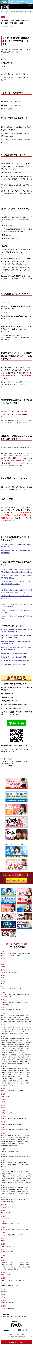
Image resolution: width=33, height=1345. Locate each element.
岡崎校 (9, 1135)
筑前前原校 (10, 1269)
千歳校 (8, 955)
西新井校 (4, 1063)
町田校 (22, 1038)
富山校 (3, 1096)
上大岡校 (19, 1074)
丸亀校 (8, 1246)
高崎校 (3, 1009)
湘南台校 (10, 1077)
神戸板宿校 (19, 1189)
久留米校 (21, 1263)
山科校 (29, 1162)
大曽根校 (13, 1139)
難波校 (8, 1178)
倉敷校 (17, 1223)
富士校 (21, 1129)
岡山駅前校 (11, 1223)
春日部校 (4, 1017)
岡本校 (3, 1193)
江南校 (3, 1143)
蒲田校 (3, 1059)
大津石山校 (4, 1156)
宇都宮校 (4, 1002)
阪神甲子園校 (5, 1191)
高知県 (3, 1255)
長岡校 (12, 1090)
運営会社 (10, 1334)
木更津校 (29, 1029)
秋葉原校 (4, 1057)
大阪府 (3, 1170)
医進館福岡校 (9, 1265)
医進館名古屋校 (13, 1145)
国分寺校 (27, 1046)
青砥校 (27, 1057)
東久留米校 (4, 1061)
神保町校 (13, 1048)
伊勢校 (12, 1151)
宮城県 (3, 970)
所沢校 (17, 1015)
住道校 (19, 1174)
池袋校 (18, 1038)
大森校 (19, 1053)
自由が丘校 (21, 1044)
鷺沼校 (9, 1083)
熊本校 (3, 1285)
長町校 (16, 972)
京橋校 (12, 1178)
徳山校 (18, 1235)
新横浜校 (24, 1068)
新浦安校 (8, 1027)
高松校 (3, 1246)
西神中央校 (12, 1191)
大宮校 (8, 1015)
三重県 (3, 1149)
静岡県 (3, 1127)
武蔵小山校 (4, 1051)
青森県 (3, 959)
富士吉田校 (9, 1113)
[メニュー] (29, 6)
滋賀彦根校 (18, 1156)
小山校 (9, 1002)
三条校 (17, 1090)
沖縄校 (8, 1308)
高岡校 (8, 1096)
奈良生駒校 (17, 1199)
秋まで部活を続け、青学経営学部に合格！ (14, 664)
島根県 (3, 1216)
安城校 (11, 1141)
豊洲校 (22, 1059)
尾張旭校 (25, 1141)
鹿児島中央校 (5, 1302)
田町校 (20, 1040)
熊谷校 (3, 1015)
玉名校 (16, 1285)
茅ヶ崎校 (4, 1083)
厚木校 (3, 1068)
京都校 (3, 1162)
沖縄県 (3, 1306)
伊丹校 (26, 1187)
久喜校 (3, 1019)
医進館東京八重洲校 (17, 1063)
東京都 (3, 1036)
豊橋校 (17, 1137)
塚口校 (8, 1193)
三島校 (26, 1129)
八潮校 (29, 1021)
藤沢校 (19, 1068)
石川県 (3, 1099)
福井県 (3, 1105)
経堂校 (10, 1061)
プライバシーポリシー (19, 1334)
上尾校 (19, 1017)
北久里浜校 (16, 1079)
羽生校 (13, 1021)
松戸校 (9, 1029)
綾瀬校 (18, 1059)
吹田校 (22, 1176)
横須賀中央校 (15, 1070)
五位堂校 (23, 1199)
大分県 (3, 1289)
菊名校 (3, 1085)
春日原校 (22, 1265)
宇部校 (13, 1235)
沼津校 (12, 1129)
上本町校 (14, 1174)
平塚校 (9, 1070)
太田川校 (14, 1135)
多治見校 (13, 1124)
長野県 (3, 1116)
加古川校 (13, 1189)
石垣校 (12, 1308)
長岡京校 (8, 1164)
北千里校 (15, 1182)
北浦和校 (29, 1017)
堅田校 (28, 1156)
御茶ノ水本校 (5, 1038)
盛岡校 (3, 966)
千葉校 (22, 1027)
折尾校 (28, 1267)
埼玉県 (3, 1013)
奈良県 (3, 1197)
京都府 (3, 1160)
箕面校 (18, 1176)
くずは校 (12, 1180)
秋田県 (3, 975)
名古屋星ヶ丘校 (10, 1137)
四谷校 (3, 1042)
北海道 (3, 951)
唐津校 (8, 1274)
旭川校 (29, 953)
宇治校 (19, 1164)
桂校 (28, 1164)
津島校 (22, 1143)
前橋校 (12, 1009)
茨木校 (3, 1176)
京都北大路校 (23, 1162)
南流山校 (23, 1029)
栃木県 (3, 1000)
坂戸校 (18, 1021)
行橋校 (8, 1267)
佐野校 (25, 1002)
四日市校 (7, 1151)
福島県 (3, 987)
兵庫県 (3, 1185)
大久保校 (18, 1193)
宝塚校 (8, 1189)
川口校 (12, 1015)
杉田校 (13, 1083)
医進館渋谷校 (21, 1057)
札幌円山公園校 (16, 953)
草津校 (23, 1156)
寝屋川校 (8, 1174)
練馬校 (25, 1042)
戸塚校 (13, 1074)
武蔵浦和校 (24, 1021)
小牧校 (18, 1139)
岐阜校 (3, 1124)
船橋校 (13, 1029)
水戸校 (9, 994)
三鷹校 (9, 1057)
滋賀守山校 (11, 1156)
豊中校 (3, 1174)
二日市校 (16, 1265)
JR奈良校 (4, 1201)
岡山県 (3, 1221)
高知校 (3, 1257)
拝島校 (10, 1053)
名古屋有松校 (5, 1145)
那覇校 (3, 1308)
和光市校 (28, 1019)
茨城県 (3, 992)
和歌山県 (3, 1205)
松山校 (3, 1251)
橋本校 (3, 1072)
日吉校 (20, 1072)
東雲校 (9, 1063)
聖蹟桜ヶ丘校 (24, 1048)
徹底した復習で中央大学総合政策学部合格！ (14, 657)
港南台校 (8, 1072)
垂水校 (12, 1193)
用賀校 (24, 1053)
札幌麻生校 (23, 953)
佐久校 (24, 1118)
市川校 (3, 1027)
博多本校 (15, 1263)
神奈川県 (3, 1066)
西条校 (12, 1229)
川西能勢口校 (24, 1191)
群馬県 (3, 1007)
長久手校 (23, 1139)
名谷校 (27, 1193)
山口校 (3, 1235)
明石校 (21, 1187)
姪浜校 (27, 1265)
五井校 (11, 1033)
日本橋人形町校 (6, 1055)
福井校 (3, 1107)
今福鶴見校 (18, 1178)
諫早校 (16, 1280)
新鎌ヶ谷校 (28, 1027)
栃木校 (13, 1002)
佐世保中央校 (9, 1280)
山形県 (3, 981)
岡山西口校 (4, 1223)
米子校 (8, 1212)
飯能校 (17, 1019)
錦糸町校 (20, 1042)
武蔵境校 (21, 1061)
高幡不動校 (13, 1055)
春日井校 (20, 1135)
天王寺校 (13, 1172)
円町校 (3, 1164)
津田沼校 (18, 1027)
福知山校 (4, 1166)
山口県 (3, 1233)
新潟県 (3, 1088)
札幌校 (3, 953)
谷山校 (11, 1302)
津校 (3, 1151)
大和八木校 (10, 1201)
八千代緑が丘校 (21, 1031)
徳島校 (3, 1240)
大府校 (20, 1141)
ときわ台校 (28, 1059)
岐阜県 (3, 1122)
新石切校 (4, 1182)
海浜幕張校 (4, 1031)
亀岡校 (24, 1164)
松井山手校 (16, 1162)
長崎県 (3, 1278)
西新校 (3, 1265)
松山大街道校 (9, 1251)
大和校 (21, 1070)
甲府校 (3, 1113)
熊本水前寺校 (9, 1285)
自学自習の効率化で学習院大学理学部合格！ (14, 653)
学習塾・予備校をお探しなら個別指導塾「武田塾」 (17, 1336)
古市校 (28, 1178)
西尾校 (16, 1141)
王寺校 (11, 1199)
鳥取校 (3, 1212)
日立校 (18, 994)
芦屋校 (3, 1189)
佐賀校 (3, 1274)
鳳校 (14, 1176)
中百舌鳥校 (27, 1182)
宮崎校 (3, 1297)
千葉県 (3, 1025)
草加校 (24, 1017)
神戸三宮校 (9, 1187)
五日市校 (18, 1229)
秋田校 (3, 977)
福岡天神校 (4, 1263)
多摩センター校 (24, 1051)
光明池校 (10, 1182)
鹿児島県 (3, 1300)
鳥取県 (3, 1210)
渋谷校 (8, 1048)
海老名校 (4, 1081)
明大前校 (21, 1046)
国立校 (26, 1061)
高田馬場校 (4, 1040)
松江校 (3, 1218)
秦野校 (19, 1077)
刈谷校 (3, 1137)
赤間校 (19, 1267)
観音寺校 (13, 1246)
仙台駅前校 (4, 972)
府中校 (14, 1053)
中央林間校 (4, 1079)
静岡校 (3, 1129)
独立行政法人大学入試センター (10, 1316)
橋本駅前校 (10, 1207)
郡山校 (20, 989)
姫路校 (3, 1187)
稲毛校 (14, 1031)
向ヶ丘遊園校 (26, 1072)
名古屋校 (4, 1135)
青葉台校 (27, 1070)
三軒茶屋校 (13, 1042)
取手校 (22, 994)
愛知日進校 (22, 1137)
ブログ (3, 17)
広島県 (3, 1227)
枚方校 (22, 1172)
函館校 (3, 955)
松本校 (3, 1118)
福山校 (8, 1229)
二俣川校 (4, 1077)
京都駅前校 (9, 1162)
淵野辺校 (25, 1081)
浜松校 (8, 1129)
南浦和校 (14, 1017)
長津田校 (10, 1081)
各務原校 (19, 1124)
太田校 (8, 1009)
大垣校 (8, 1124)
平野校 (8, 1172)
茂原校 (10, 1031)
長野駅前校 (9, 1118)
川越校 (27, 1015)
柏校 (13, 1027)
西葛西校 (15, 1040)
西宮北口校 (16, 1187)
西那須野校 (19, 1002)
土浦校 (13, 994)
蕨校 (10, 1021)
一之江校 (8, 1059)
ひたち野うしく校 (6, 996)
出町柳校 (14, 1164)
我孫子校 (21, 1033)
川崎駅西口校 (9, 1085)
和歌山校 (4, 1207)
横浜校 (8, 1068)
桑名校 (17, 1151)
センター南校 (25, 1077)
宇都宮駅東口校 (6, 1004)
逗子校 (10, 1079)
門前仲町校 (12, 1038)
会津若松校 (15, 989)
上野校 (18, 1048)
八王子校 (25, 1040)
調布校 (27, 1044)
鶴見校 (14, 1077)
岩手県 (3, 964)
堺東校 (18, 1172)
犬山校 (18, 1143)
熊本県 (3, 1283)
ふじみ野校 (4, 1021)
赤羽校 (16, 1044)
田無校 (17, 1051)
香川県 (3, 1244)
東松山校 (22, 1019)
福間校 (16, 1269)
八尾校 (29, 1174)
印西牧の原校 (5, 1033)
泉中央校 (11, 972)
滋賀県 (3, 1154)
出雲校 (8, 1218)
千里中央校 (9, 1176)
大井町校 (4, 1046)
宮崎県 (3, 1295)
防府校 (22, 1235)
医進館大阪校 (5, 1180)
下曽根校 (4, 1269)
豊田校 (28, 1137)
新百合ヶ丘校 (23, 1079)
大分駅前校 (4, 1291)
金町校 (29, 1042)
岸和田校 (24, 1174)
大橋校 (3, 1267)
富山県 (3, 1094)
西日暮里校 (28, 1055)
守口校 (3, 1178)
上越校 (8, 1090)
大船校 (20, 1081)
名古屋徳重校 (5, 1141)
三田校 (25, 1189)
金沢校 (3, 1101)
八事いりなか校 (27, 1135)
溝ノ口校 (8, 1074)
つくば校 (4, 994)
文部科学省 (24, 1316)
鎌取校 (16, 1033)
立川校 (27, 1038)
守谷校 (27, 994)
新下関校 (8, 1235)
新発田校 (22, 1090)
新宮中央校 (13, 1267)
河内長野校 (28, 1176)
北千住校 (10, 1046)
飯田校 (19, 1118)
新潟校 (3, 1090)
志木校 (9, 1017)
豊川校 (13, 1143)
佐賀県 (3, 1272)
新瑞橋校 (8, 1143)
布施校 (24, 1178)
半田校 (8, 1139)
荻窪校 (8, 1042)
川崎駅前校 (26, 1083)
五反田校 (15, 1061)
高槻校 (27, 1172)
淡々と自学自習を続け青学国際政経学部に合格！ (16, 660)
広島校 (3, 1229)
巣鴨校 (3, 1044)
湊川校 (18, 1191)
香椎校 (26, 1263)
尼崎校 (22, 1193)
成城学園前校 (9, 1044)
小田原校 (4, 1070)
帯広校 (12, 955)
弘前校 (3, 961)
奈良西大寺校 (5, 1199)
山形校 (3, 983)
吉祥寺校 (15, 1046)
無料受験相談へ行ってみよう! (16, 1342)
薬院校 (24, 1267)
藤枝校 (17, 1129)
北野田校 (24, 1180)
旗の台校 (14, 1057)
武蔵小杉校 (15, 1072)
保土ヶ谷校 (19, 1083)
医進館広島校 (24, 1229)
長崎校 (3, 1280)
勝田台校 (4, 1029)
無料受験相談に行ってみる (16, 880)
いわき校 (8, 989)
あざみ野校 (13, 1068)
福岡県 (3, 1261)
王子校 (13, 1059)
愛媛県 (3, 1249)
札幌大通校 (18, 955)
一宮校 (3, 1139)
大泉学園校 (11, 1051)
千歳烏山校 (4, 1053)
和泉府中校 (18, 1180)
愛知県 (3, 1133)
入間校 (8, 1019)
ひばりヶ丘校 (21, 1055)
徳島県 (3, 1238)
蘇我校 (26, 1033)
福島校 (3, 989)
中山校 (3, 1074)
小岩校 (3, 1048)
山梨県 (3, 1111)
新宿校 (10, 1040)
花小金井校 (26, 1063)
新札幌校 (8, 953)
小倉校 (10, 1263)
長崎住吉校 (21, 1280)
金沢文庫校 (25, 1074)
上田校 (14, 1118)
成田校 (18, 1029)
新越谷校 (22, 1015)
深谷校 (12, 1019)
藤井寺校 (21, 1182)
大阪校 (3, 1172)
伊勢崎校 (18, 1009)
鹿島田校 (15, 1081)
